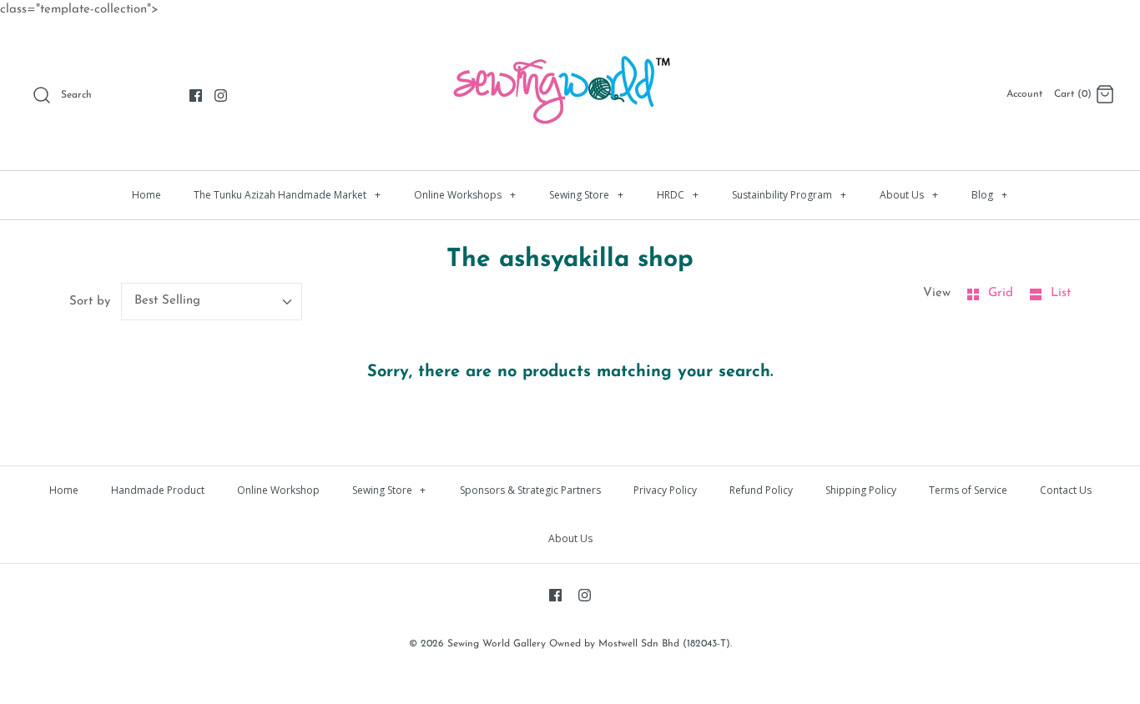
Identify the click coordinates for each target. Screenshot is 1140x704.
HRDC (678, 195)
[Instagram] (220, 95)
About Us (909, 195)
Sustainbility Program (789, 195)
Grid (1002, 293)
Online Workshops (465, 195)
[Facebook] (195, 95)
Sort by (89, 301)
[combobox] (212, 301)
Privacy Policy (665, 490)
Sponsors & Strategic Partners (530, 490)
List (1061, 293)
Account (1024, 94)
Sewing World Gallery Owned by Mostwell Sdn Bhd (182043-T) (588, 644)
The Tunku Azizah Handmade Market (287, 195)
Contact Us (1066, 490)
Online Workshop (278, 490)
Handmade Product (157, 490)
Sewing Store (586, 195)
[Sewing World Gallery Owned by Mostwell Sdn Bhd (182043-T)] (570, 46)
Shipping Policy (860, 490)
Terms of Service (968, 490)
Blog (989, 195)
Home (146, 195)
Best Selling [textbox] (167, 300)
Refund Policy (761, 490)
